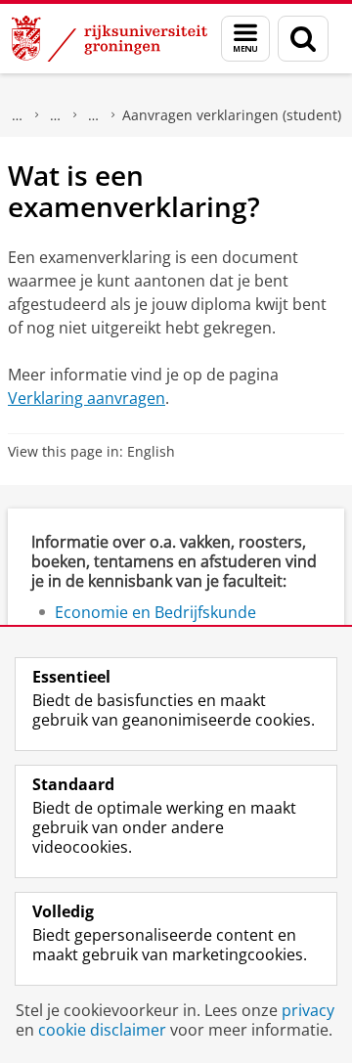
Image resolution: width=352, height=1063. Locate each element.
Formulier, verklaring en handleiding (94, 115)
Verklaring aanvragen (86, 398)
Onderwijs (17, 115)
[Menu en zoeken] (245, 38)
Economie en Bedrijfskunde (155, 612)
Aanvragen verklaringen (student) (231, 115)
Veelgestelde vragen (56, 115)
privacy (308, 1010)
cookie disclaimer (102, 1030)
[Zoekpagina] (303, 38)
